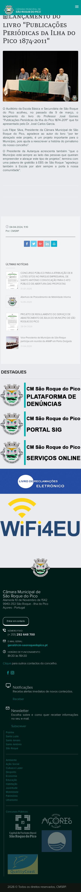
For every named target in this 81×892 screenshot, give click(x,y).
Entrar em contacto (16, 621)
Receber (18, 699)
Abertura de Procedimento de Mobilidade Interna (46, 297)
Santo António (14, 744)
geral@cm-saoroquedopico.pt (27, 645)
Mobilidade (12, 792)
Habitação (11, 784)
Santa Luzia (12, 736)
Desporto (11, 772)
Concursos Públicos (17, 811)
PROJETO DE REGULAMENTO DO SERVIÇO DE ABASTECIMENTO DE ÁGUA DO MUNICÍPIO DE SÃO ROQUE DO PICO (48, 318)
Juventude (12, 788)
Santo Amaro (13, 740)
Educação (11, 780)
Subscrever (18, 726)
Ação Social (12, 764)
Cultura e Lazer (14, 768)
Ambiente (11, 760)
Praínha (10, 732)
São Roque (12, 748)
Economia (11, 776)
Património (12, 796)
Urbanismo (12, 800)
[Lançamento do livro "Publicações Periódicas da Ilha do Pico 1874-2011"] (40, 76)
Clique (7, 663)
